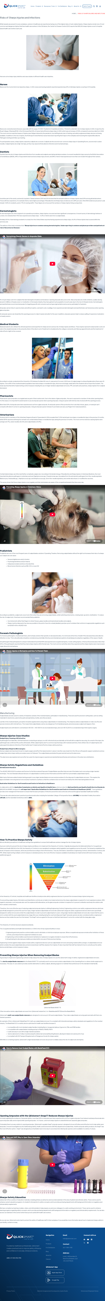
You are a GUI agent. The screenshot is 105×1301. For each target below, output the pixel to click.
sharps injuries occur (46, 213)
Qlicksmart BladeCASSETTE (52, 1007)
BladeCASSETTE (33, 961)
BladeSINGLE (71, 1011)
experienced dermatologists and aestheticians (71, 308)
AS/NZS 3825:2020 (8, 771)
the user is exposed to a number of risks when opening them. (85, 398)
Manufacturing (7, 713)
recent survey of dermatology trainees (89, 213)
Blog (47, 1251)
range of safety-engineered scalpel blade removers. (83, 958)
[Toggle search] (94, 6)
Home (32, 6)
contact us (10, 1222)
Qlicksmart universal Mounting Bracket (47, 1034)
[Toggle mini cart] (97, 6)
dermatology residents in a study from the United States (28, 219)
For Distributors (62, 6)
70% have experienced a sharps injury (27, 216)
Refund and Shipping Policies (89, 1291)
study (10, 381)
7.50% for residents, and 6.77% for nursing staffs (19, 203)
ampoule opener (7, 314)
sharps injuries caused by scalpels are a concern (29, 141)
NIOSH (13, 848)
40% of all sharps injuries (73, 87)
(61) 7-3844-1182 (67, 1247)
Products (38, 6)
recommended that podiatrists (30, 617)
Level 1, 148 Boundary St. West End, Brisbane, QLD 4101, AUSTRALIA (70, 1259)
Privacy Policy (11, 1291)
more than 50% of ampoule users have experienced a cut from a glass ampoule (56, 1118)
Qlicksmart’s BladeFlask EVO (21, 1021)
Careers (48, 1259)
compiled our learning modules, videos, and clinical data (22, 1208)
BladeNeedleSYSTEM (55, 1011)
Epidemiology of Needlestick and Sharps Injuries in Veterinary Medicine (73, 474)
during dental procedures (59, 154)
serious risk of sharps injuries (60, 327)
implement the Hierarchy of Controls (52, 846)
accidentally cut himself (64, 740)
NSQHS (2, 789)
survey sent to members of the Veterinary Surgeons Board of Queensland (23, 417)
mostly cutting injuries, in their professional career (83, 642)
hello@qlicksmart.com (70, 1238)
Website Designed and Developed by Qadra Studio (52, 1291)
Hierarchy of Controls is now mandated (36, 848)
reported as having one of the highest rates (56, 24)
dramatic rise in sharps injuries (81, 129)
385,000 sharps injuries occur (86, 26)
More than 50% (4, 404)
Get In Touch (87, 6)
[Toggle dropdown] (42, 6)
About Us (48, 1255)
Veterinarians (7, 414)
